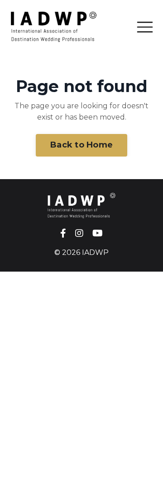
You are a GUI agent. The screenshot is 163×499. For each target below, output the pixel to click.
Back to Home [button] (81, 145)
